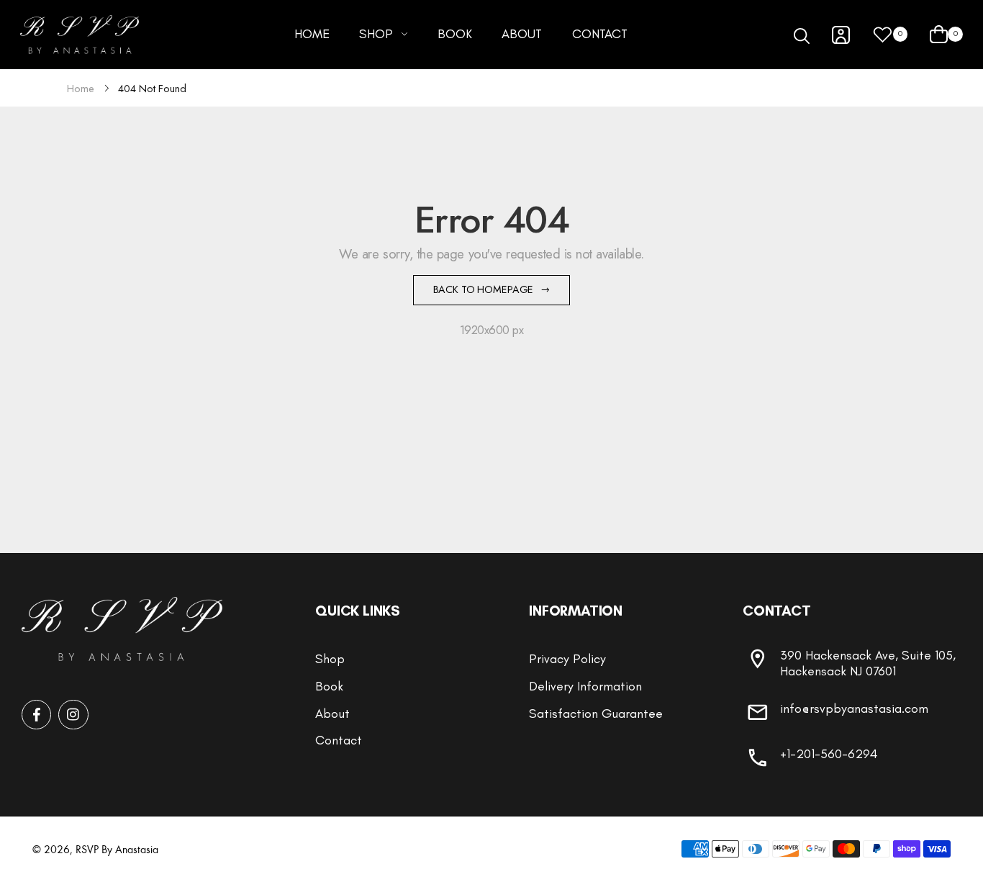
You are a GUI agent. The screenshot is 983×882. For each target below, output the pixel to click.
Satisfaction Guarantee (596, 713)
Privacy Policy (567, 659)
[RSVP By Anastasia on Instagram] (73, 714)
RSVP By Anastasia (117, 849)
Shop (330, 659)
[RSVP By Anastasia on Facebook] (36, 714)
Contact (338, 740)
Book (329, 686)
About (332, 713)
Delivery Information (585, 686)
